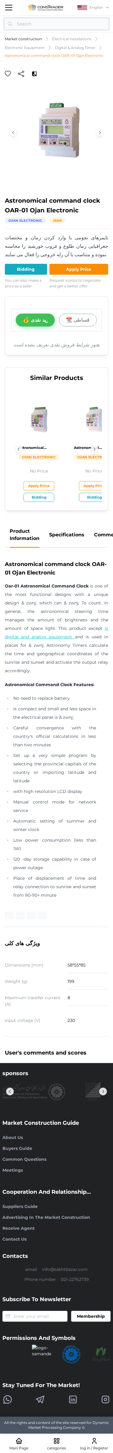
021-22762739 (75, 1279)
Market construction (23, 39)
